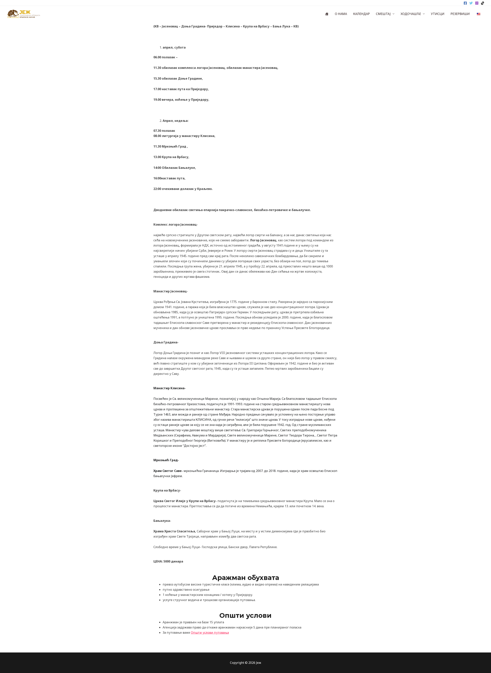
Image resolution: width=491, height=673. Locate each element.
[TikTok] (482, 3)
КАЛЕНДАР (361, 14)
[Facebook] (465, 3)
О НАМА (341, 14)
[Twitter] (471, 3)
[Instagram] (477, 3)
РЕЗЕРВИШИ (460, 14)
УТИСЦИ (437, 14)
